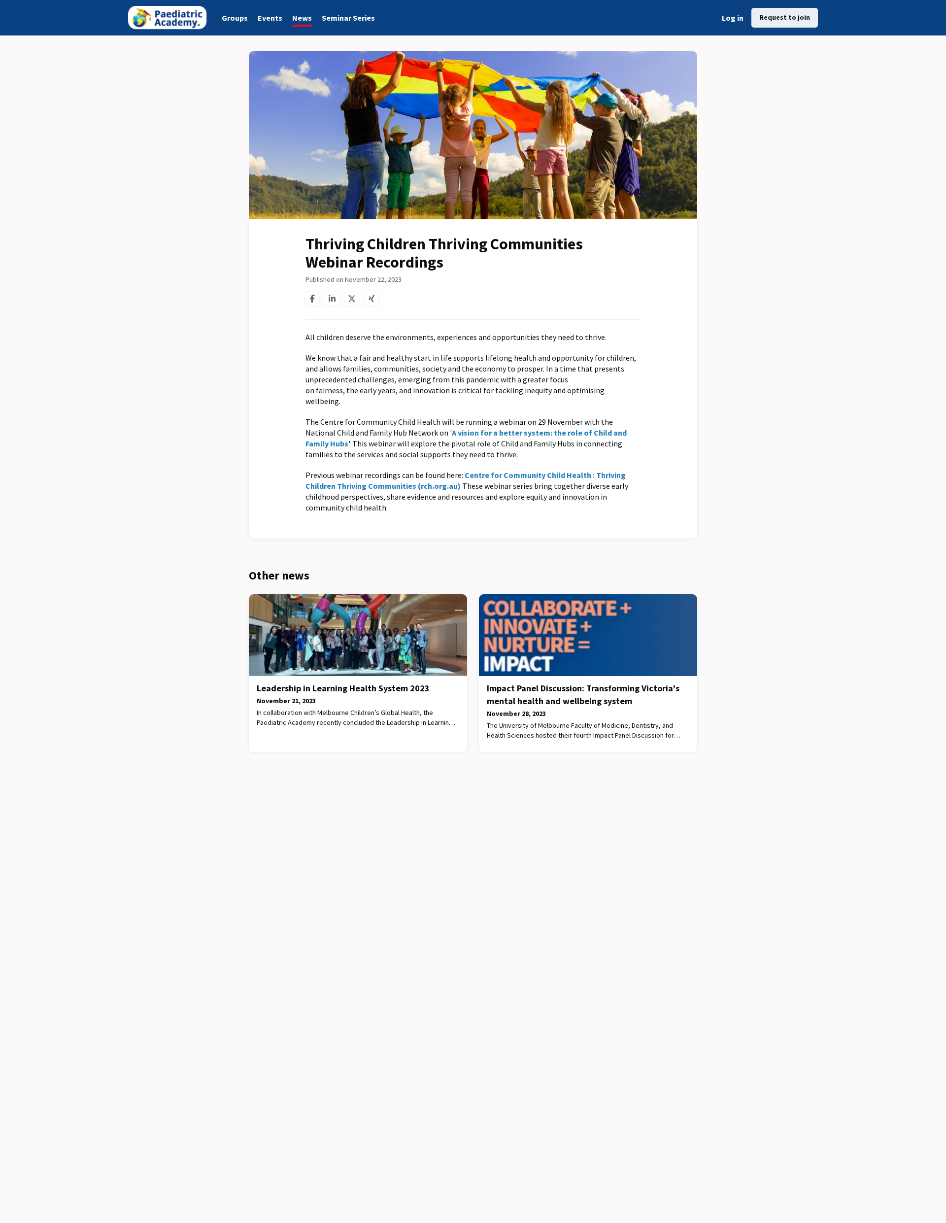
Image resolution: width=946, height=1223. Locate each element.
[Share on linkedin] (332, 299)
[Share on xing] (371, 299)
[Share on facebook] (312, 299)
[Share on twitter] (352, 299)
